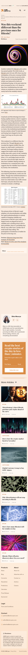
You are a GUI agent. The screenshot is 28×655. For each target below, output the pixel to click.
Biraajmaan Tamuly (6, 502)
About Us (16, 570)
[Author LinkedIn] (17, 320)
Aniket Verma (5, 443)
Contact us (17, 578)
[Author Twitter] (13, 320)
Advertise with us (19, 574)
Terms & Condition (23, 651)
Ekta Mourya (4, 39)
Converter (4, 578)
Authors (16, 582)
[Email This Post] (19, 250)
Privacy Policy (13, 651)
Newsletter (4, 582)
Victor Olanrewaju (6, 414)
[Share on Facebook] (8, 250)
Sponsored (4, 597)
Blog (2, 574)
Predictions (4, 585)
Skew (6, 112)
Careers (16, 585)
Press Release (5, 593)
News (2, 570)
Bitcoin (3, 20)
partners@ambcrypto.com (10, 615)
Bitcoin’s (16, 69)
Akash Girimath (6, 531)
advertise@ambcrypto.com (10, 624)
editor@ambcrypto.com (9, 620)
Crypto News (5, 435)
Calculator (4, 589)
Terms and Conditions (7, 606)
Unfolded (23, 207)
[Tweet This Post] (12, 250)
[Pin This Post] (15, 250)
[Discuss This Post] (22, 250)
